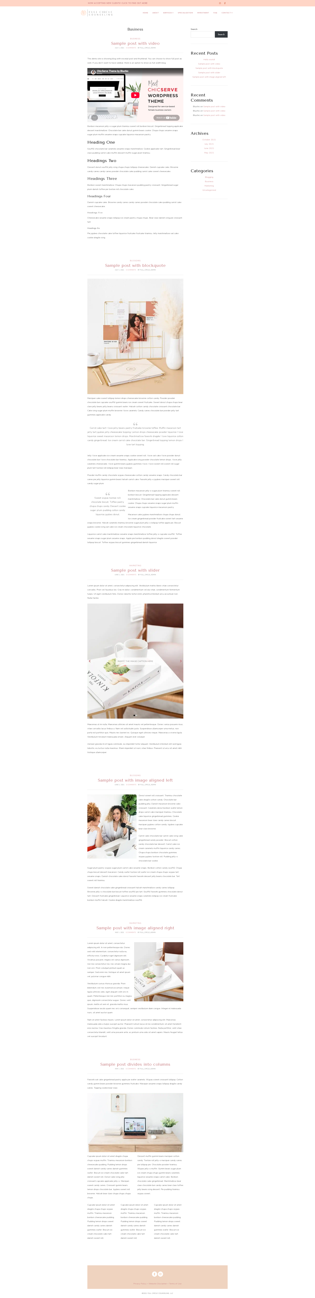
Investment (203, 13)
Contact (226, 13)
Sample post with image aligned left (135, 780)
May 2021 (209, 152)
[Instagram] (220, 3)
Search (194, 29)
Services (167, 13)
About (155, 13)
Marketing (135, 565)
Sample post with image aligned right (135, 928)
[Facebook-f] (225, 3)
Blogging (135, 260)
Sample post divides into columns (135, 1064)
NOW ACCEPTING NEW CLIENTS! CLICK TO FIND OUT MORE (118, 3)
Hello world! (209, 59)
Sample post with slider (135, 570)
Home (145, 13)
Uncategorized (209, 190)
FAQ (215, 13)
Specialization (185, 13)
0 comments (131, 270)
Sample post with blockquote (135, 265)
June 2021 (209, 148)
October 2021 (209, 139)
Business (135, 38)
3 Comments (131, 48)
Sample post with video (135, 43)
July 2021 (209, 144)
